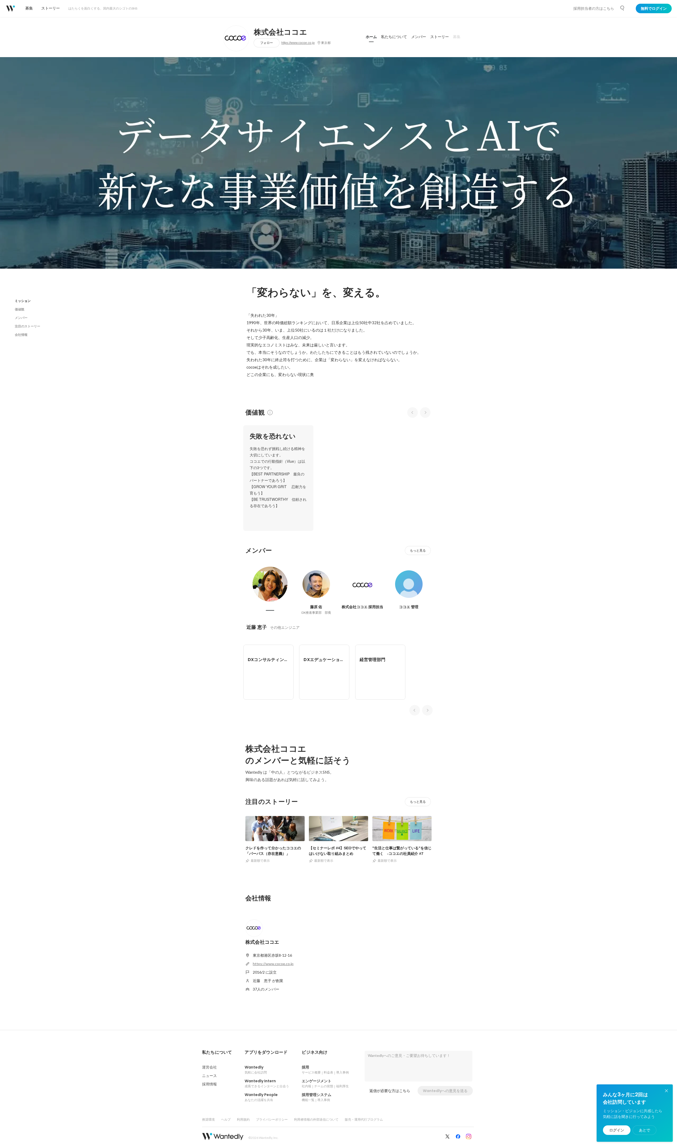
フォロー (266, 42)
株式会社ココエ (280, 32)
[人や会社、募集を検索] (622, 8)
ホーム (371, 37)
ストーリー (439, 37)
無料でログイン (654, 8)
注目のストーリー (27, 326)
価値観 (19, 309)
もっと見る (418, 550)
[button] (217, 1052)
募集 (456, 37)
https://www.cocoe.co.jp (298, 43)
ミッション (23, 301)
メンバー (418, 37)
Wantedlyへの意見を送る (445, 1090)
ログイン (616, 1130)
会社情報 (21, 334)
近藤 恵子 (256, 627)
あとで (644, 1130)
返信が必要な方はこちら (389, 1090)
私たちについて (394, 37)
